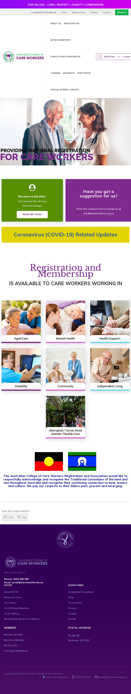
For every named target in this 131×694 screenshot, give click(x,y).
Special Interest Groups (64, 89)
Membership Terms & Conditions (21, 619)
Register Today (32, 214)
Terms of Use (79, 12)
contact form (96, 209)
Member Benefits (13, 634)
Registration (71, 23)
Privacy (94, 12)
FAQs (64, 12)
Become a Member (14, 640)
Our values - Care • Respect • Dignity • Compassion (66, 4)
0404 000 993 (83, 677)
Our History (10, 602)
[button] (71, 56)
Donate (121, 12)
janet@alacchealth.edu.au (112, 677)
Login (126, 56)
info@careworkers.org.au (99, 213)
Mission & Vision (13, 597)
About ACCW (11, 592)
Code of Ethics (12, 613)
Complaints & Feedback (43, 12)
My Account (10, 645)
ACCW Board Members (17, 608)
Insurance (69, 73)
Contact (107, 12)
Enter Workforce (60, 40)
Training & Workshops (16, 650)
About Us (55, 23)
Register (109, 56)
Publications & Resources (65, 56)
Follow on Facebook (57, 677)
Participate (84, 73)
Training (55, 73)
